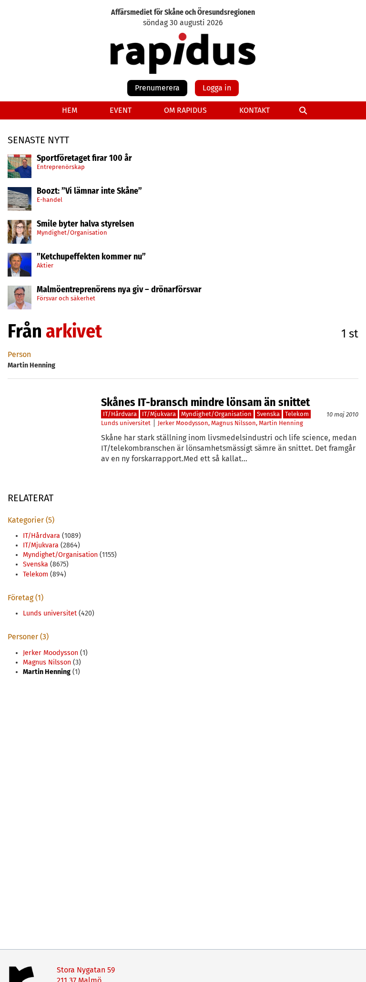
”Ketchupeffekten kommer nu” (91, 257)
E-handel (49, 199)
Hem (69, 110)
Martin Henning (281, 423)
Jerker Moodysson (183, 423)
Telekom (297, 413)
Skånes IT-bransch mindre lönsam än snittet (205, 402)
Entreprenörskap (61, 166)
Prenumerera (157, 87)
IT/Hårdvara (120, 413)
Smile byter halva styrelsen (85, 224)
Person (19, 354)
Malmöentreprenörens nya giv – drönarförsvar (119, 290)
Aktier (45, 265)
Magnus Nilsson (233, 423)
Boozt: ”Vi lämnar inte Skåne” (89, 191)
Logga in (217, 87)
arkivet (74, 331)
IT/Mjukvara (159, 413)
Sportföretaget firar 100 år (84, 158)
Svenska (268, 413)
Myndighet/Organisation (72, 232)
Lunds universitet (126, 423)
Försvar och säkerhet (66, 298)
